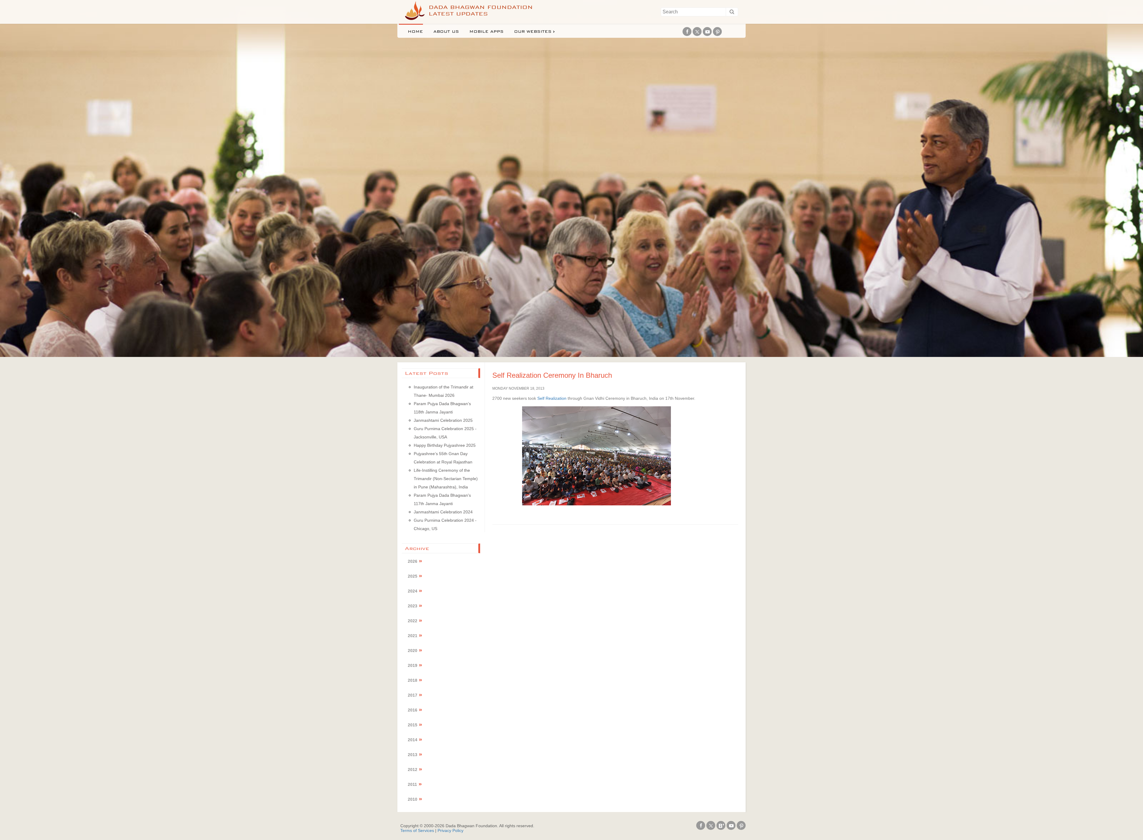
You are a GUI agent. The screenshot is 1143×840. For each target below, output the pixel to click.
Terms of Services (417, 830)
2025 (412, 576)
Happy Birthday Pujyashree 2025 (445, 445)
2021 (412, 635)
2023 (412, 606)
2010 (412, 799)
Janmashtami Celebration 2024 (443, 512)
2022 (412, 620)
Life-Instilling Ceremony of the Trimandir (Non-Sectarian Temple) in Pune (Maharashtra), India (446, 478)
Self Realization (551, 398)
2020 (412, 650)
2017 (412, 695)
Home (415, 31)
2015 (412, 725)
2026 (412, 561)
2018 (412, 680)
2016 (412, 710)
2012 (412, 769)
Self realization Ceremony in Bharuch (552, 375)
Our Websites (533, 31)
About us (446, 31)
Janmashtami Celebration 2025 (443, 420)
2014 (412, 739)
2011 (412, 784)
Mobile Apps (486, 31)
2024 (412, 591)
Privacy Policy (450, 830)
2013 (412, 754)
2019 (412, 665)
